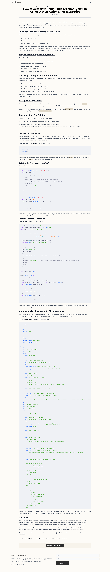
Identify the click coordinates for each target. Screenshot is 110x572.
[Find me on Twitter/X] (19, 564)
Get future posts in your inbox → (55, 545)
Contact (97, 2)
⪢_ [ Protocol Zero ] (83, 2)
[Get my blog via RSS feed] (23, 564)
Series (76, 2)
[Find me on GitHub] (15, 564)
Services (68, 2)
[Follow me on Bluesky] (21, 564)
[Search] (63, 2)
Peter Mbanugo (16, 2)
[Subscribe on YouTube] (13, 564)
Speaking (92, 2)
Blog (72, 2)
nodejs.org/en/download (80, 106)
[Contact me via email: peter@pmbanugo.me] (11, 564)
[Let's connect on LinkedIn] (17, 564)
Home (20, 6)
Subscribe (62, 563)
